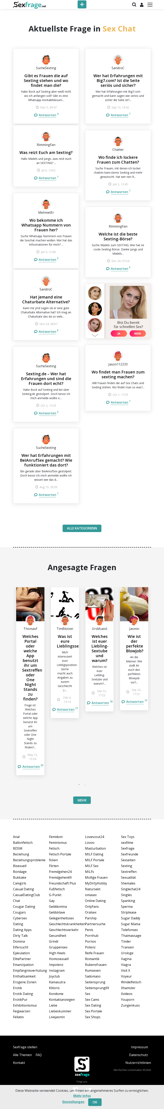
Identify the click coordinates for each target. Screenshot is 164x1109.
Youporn (127, 999)
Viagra (126, 964)
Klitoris (54, 988)
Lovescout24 (94, 837)
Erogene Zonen (24, 982)
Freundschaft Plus (62, 883)
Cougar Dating (24, 906)
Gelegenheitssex (61, 918)
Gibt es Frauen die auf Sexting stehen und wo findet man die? (46, 80)
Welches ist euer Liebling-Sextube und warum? (99, 648)
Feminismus (58, 842)
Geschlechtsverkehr (64, 930)
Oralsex (90, 912)
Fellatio (18, 1017)
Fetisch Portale (60, 854)
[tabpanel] (30, 681)
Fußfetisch (57, 889)
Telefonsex (129, 930)
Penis (89, 930)
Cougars (19, 912)
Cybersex (20, 918)
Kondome (56, 994)
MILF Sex (91, 866)
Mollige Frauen (96, 877)
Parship (91, 918)
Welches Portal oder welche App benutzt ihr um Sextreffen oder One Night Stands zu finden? (32, 668)
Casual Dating (23, 889)
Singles (126, 895)
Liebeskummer (60, 1011)
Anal (16, 837)
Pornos (90, 941)
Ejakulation (21, 953)
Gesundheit (57, 935)
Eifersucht (20, 947)
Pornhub (91, 935)
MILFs (89, 871)
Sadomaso (93, 976)
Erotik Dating (23, 994)
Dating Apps (22, 930)
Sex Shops (92, 1017)
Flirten (54, 866)
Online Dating (95, 901)
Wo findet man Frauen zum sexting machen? (118, 374)
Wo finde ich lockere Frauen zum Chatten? (118, 160)
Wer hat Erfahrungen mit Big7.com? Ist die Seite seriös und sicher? (118, 80)
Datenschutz (138, 1055)
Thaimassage (131, 935)
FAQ (39, 1055)
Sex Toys (127, 837)
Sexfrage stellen (25, 1047)
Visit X (125, 970)
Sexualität (128, 877)
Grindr (54, 941)
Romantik (92, 959)
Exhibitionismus (25, 1005)
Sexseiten (128, 860)
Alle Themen (22, 1055)
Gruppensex (58, 947)
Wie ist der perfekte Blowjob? (134, 644)
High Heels (57, 953)
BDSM (17, 848)
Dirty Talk (20, 935)
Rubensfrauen (96, 964)
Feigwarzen (21, 1011)
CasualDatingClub (26, 895)
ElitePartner (22, 959)
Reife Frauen (94, 953)
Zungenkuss (130, 1005)
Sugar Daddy (130, 918)
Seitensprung (95, 982)
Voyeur (126, 976)
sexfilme (127, 842)
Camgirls (19, 883)
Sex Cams (92, 999)
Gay (52, 901)
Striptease (128, 912)
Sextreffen (129, 871)
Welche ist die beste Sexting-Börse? (118, 236)
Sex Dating (93, 1005)
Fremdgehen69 (60, 877)
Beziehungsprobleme (28, 860)
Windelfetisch (131, 982)
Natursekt (92, 889)
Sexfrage (127, 848)
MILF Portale (94, 860)
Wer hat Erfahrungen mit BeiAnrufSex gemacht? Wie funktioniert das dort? (46, 460)
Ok (95, 1102)
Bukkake (19, 877)
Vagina (126, 959)
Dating (18, 924)
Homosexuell (59, 959)
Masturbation (95, 848)
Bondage (20, 871)
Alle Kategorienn (82, 528)
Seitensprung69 (97, 988)
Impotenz (56, 964)
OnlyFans (92, 906)
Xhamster (128, 988)
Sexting (126, 866)
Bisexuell (19, 866)
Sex (87, 994)
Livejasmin (57, 1017)
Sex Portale (93, 1011)
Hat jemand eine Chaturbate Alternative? (46, 299)
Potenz (90, 947)
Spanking (128, 901)
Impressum (139, 1047)
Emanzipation (23, 964)
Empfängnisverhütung (28, 970)
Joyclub (54, 976)
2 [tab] (85, 784)
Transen (127, 947)
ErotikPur (20, 999)
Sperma (127, 906)
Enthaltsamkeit (24, 976)
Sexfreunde (129, 854)
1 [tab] (79, 784)
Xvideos (126, 994)
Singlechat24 (130, 889)
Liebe (53, 1005)
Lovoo (89, 842)
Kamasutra (57, 982)
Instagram (57, 970)
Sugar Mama (130, 924)
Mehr (82, 800)
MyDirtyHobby (96, 883)
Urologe (127, 953)
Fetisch (54, 848)
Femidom (56, 837)
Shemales (128, 883)
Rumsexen (93, 970)
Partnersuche (95, 924)
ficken (53, 860)
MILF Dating (94, 854)
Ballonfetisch (23, 842)
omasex (91, 895)
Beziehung (21, 854)
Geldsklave (57, 912)
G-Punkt (55, 895)
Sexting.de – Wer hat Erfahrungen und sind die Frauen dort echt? (46, 378)
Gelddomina (58, 906)
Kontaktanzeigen (62, 999)
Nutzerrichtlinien (138, 1062)
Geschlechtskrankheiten (64, 924)
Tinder (126, 941)
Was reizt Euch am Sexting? (46, 152)
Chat (16, 901)
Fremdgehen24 (60, 871)
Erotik (17, 988)
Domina (19, 941)
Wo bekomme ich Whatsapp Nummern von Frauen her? (46, 225)
